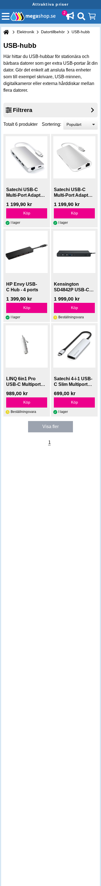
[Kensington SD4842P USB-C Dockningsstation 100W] (74, 252)
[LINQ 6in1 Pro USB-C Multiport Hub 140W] (27, 346)
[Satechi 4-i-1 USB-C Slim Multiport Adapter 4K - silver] (74, 346)
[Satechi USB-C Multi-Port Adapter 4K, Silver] (74, 157)
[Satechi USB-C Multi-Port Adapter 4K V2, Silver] (27, 157)
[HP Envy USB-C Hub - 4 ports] (27, 252)
